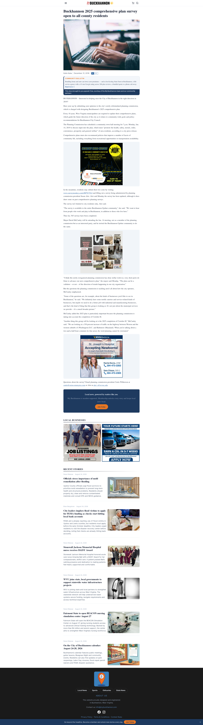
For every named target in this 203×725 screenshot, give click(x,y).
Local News (82, 690)
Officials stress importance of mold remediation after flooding (80, 480)
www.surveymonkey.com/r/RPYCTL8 (77, 193)
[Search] (137, 3)
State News (120, 690)
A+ (96, 73)
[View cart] (133, 3)
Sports (94, 690)
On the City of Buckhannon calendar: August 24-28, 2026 (82, 647)
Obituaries (107, 690)
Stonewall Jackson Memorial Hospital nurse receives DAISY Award (82, 548)
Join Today (130, 722)
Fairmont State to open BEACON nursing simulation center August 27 (84, 614)
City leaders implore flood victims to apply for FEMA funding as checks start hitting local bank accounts (84, 513)
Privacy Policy (86, 717)
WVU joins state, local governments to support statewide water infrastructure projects (82, 582)
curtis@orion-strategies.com (74, 385)
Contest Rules (116, 717)
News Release (68, 474)
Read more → (70, 87)
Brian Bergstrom (69, 506)
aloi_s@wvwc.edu (101, 385)
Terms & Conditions (101, 717)
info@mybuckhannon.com (106, 707)
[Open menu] (65, 3)
